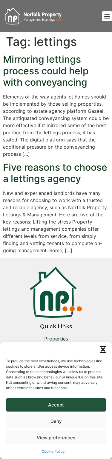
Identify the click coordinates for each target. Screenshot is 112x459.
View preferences (56, 437)
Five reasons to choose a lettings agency (55, 172)
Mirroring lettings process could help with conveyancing (46, 70)
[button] (103, 349)
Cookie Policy (53, 451)
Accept (56, 405)
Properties (56, 338)
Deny (56, 421)
